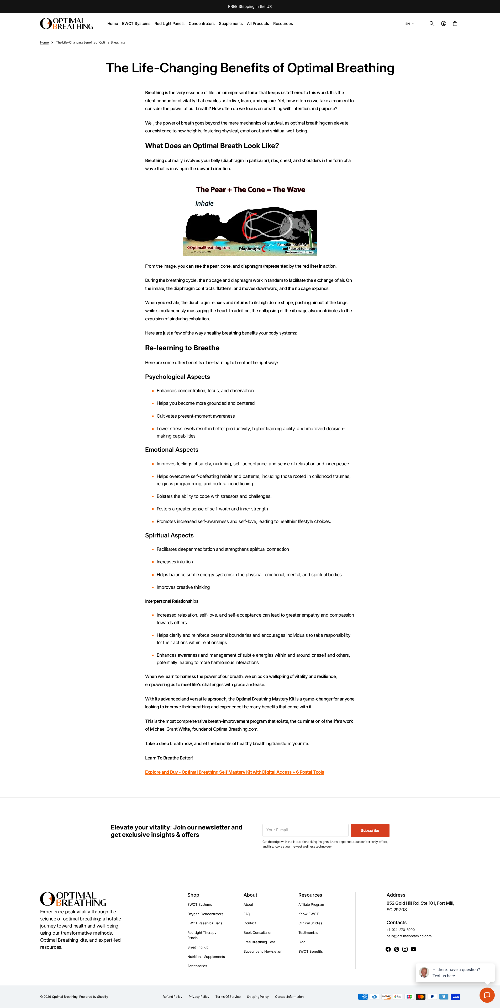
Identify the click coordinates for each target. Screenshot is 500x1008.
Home (44, 42)
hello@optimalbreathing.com (409, 936)
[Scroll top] (494, 1002)
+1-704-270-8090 (401, 930)
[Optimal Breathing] (66, 23)
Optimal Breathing (65, 997)
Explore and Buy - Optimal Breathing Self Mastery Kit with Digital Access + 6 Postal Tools (234, 772)
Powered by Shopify (93, 997)
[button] (432, 23)
